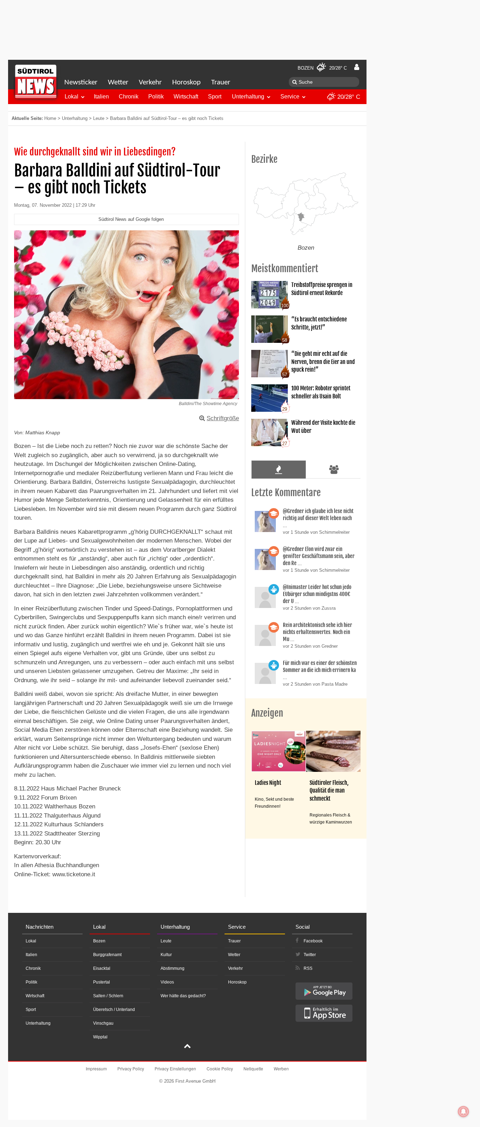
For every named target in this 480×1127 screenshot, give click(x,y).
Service (289, 97)
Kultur (166, 954)
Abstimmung (172, 968)
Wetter (118, 82)
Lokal (71, 97)
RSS (308, 968)
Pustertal (101, 982)
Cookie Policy (220, 1068)
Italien (101, 97)
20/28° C (348, 97)
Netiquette (253, 1068)
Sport (214, 97)
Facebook (313, 941)
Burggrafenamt (107, 954)
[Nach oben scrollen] (187, 1046)
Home (50, 118)
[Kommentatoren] (334, 469)
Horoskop (186, 82)
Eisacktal (101, 968)
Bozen (99, 941)
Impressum (96, 1068)
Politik (156, 97)
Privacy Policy (130, 1068)
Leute (98, 118)
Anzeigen (267, 713)
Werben (281, 1068)
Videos (167, 982)
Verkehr (150, 82)
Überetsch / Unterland (114, 1009)
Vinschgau (103, 1023)
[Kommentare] (278, 469)
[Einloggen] (356, 67)
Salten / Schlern (108, 995)
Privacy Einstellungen (175, 1068)
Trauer (220, 82)
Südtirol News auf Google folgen (131, 219)
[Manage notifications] (463, 1111)
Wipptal (100, 1037)
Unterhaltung (248, 97)
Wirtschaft (186, 97)
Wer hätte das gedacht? (183, 995)
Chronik (128, 97)
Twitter (310, 954)
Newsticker (80, 82)
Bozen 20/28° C (322, 68)
